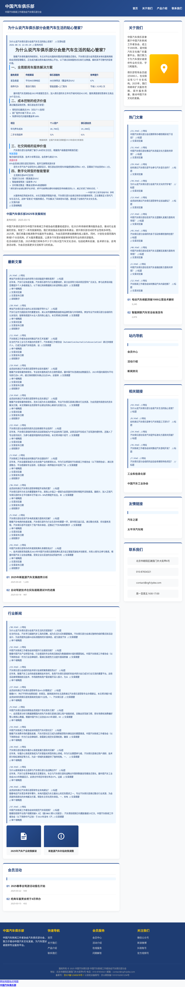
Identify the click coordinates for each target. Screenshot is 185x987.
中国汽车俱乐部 (8, 985)
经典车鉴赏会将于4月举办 (26, 899)
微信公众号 (143, 937)
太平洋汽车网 (135, 529)
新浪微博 (142, 942)
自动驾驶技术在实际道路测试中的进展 (33, 590)
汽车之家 (132, 519)
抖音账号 (142, 948)
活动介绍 (132, 361)
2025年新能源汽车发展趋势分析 (29, 577)
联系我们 (177, 8)
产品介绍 (162, 8)
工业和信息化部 (136, 473)
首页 (135, 8)
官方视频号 (143, 953)
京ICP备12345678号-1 (74, 975)
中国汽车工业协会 (137, 483)
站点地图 (13, 981)
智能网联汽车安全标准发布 (147, 312)
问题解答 (97, 953)
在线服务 (97, 948)
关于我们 (147, 8)
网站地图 (4, 981)
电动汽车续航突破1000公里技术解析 (153, 299)
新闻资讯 (132, 371)
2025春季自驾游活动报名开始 (28, 886)
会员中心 (132, 351)
